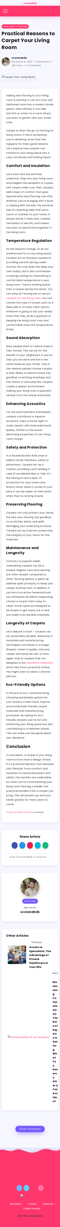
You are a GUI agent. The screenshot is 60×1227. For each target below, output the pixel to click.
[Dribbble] (41, 1188)
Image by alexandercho (19, 812)
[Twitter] (26, 1188)
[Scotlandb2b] (30, 2)
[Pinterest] (33, 1188)
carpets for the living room (23, 298)
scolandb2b (19, 57)
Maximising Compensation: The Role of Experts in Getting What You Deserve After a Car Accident (55, 1041)
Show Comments (30, 1128)
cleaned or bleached (39, 663)
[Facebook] (19, 1188)
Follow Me (30, 901)
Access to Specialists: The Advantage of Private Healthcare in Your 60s (40, 957)
